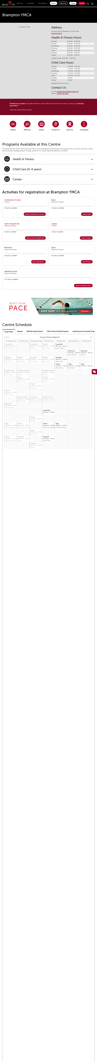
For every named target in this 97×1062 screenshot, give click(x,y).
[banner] (8, 3)
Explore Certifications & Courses (34, 214)
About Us (19, 3)
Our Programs (42, 3)
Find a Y (53, 3)
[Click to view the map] (24, 26)
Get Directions (56, 33)
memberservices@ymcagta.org (68, 91)
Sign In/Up (63, 3)
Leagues (54, 224)
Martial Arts (8, 248)
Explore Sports (87, 262)
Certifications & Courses (12, 200)
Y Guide (73, 3)
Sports (53, 248)
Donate (82, 3)
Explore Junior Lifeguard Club (35, 238)
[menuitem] (13, 126)
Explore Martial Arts (38, 262)
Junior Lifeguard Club (11, 224)
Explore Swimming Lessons (83, 285)
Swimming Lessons (10, 271)
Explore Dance (87, 214)
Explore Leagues (86, 238)
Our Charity (30, 3)
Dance (53, 200)
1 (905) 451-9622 (63, 93)
